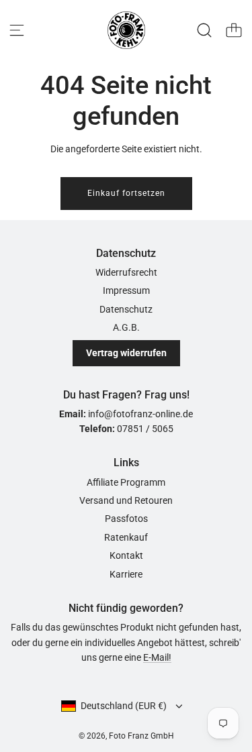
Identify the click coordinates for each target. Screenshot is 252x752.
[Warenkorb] (234, 30)
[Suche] (204, 30)
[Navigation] (17, 30)
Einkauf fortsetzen (126, 193)
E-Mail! (157, 657)
